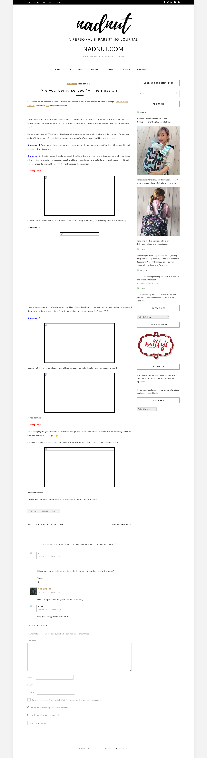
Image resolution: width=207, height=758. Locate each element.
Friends (110, 69)
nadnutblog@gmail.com (147, 283)
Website (31, 692)
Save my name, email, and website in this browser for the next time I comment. (66, 700)
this (47, 105)
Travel (81, 69)
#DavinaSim (142, 69)
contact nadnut (54, 2)
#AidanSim (125, 69)
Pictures (71, 84)
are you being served (38, 511)
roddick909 (44, 589)
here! (95, 499)
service (55, 511)
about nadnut (39, 2)
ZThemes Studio (121, 749)
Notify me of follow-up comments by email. (49, 707)
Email (30, 685)
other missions (68, 499)
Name (30, 677)
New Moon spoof (122, 525)
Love (69, 69)
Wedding (95, 69)
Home (29, 2)
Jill (40, 553)
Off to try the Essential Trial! (46, 525)
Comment (32, 640)
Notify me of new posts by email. (45, 715)
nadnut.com (103, 49)
